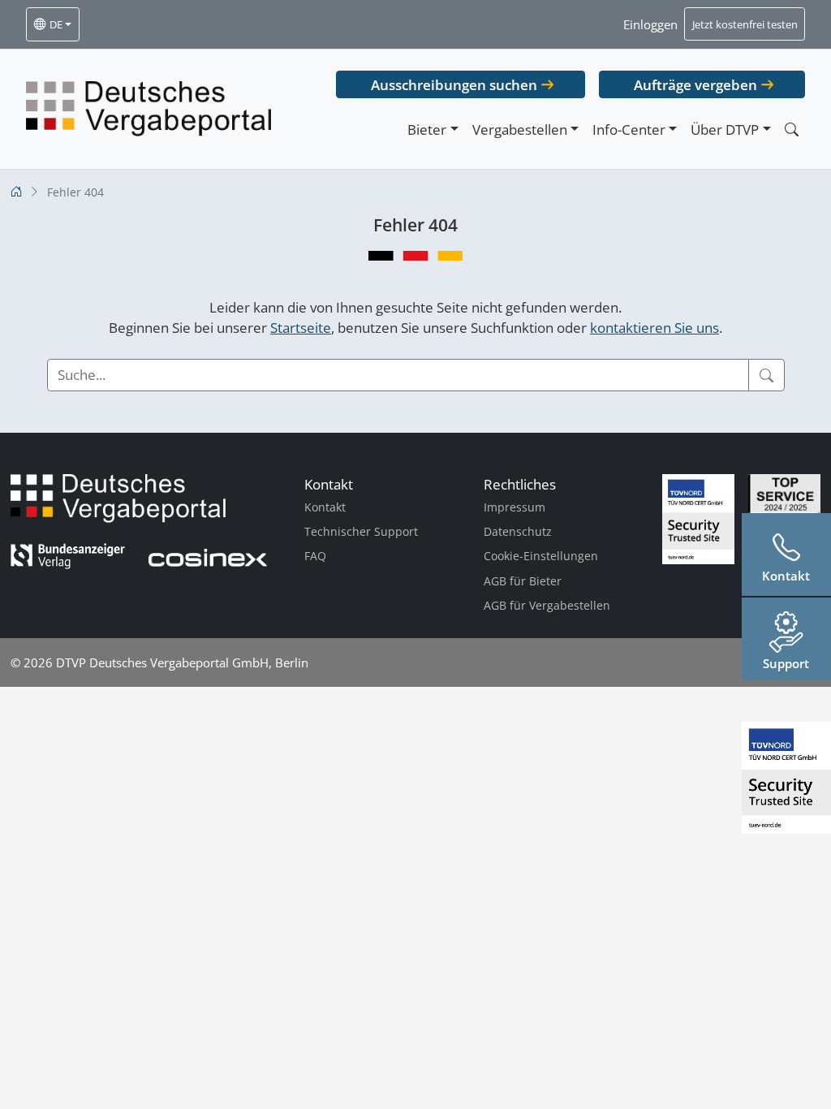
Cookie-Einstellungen (541, 555)
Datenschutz (518, 531)
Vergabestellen (519, 129)
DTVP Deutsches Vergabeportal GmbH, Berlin (182, 662)
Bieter (426, 129)
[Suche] (766, 375)
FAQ (315, 555)
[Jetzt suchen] (791, 129)
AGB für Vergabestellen (547, 605)
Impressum (514, 507)
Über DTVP (725, 129)
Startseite (300, 327)
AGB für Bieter (523, 581)
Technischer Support (361, 531)
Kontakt (325, 507)
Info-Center (628, 129)
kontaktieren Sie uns (654, 327)
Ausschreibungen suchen (454, 85)
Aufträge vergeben (695, 85)
